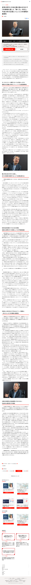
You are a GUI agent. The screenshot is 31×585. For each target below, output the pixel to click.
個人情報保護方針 (18, 578)
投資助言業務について (23, 578)
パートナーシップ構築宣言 (22, 581)
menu (29, 1)
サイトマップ (6, 578)
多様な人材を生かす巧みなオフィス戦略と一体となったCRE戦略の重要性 (15, 62)
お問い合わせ (3, 573)
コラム (2, 570)
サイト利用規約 (9, 578)
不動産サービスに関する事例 (5, 569)
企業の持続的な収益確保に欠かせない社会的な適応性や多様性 (14, 64)
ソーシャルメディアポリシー (11, 579)
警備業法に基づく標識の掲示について (19, 579)
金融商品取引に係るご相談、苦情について (14, 580)
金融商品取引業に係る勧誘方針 (22, 580)
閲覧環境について (14, 578)
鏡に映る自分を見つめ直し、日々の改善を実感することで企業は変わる (15, 59)
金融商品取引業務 (7, 580)
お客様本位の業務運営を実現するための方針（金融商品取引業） (12, 581)
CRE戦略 (6, 541)
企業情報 (3, 572)
